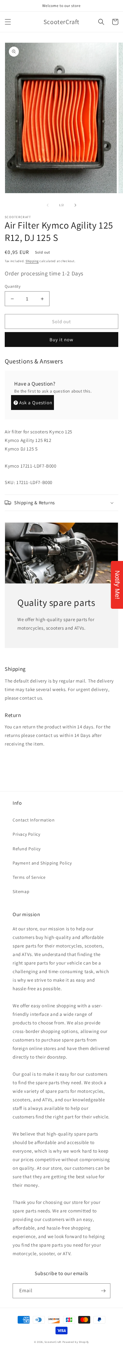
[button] (8, 22)
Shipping (32, 261)
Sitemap (21, 891)
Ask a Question (35, 403)
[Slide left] (48, 205)
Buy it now (61, 340)
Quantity (12, 286)
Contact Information (34, 820)
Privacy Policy (26, 834)
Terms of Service (29, 877)
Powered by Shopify (75, 1342)
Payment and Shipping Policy (42, 863)
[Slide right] (75, 205)
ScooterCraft (52, 1342)
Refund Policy (27, 849)
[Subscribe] (103, 1290)
